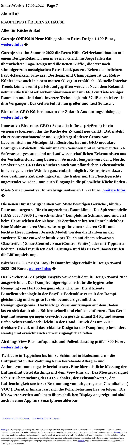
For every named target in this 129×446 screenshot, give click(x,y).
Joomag (4, 429)
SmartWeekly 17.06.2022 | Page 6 (15, 418)
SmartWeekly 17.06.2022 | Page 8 (45, 418)
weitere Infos (12, 44)
